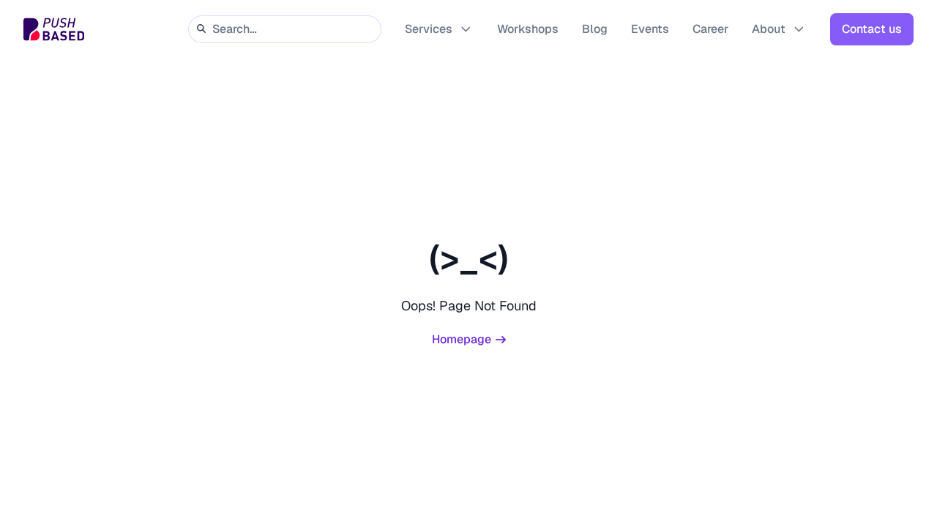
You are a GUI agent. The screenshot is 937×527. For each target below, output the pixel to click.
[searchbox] (284, 28)
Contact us (872, 29)
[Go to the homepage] (53, 29)
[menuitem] (439, 29)
